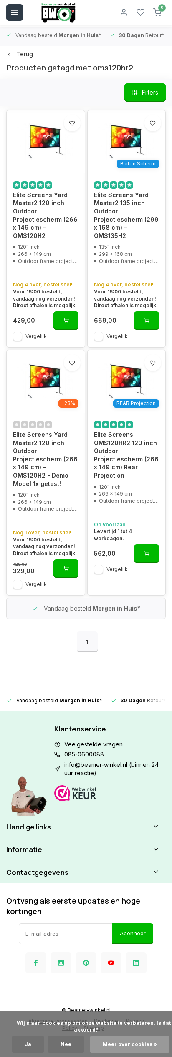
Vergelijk (36, 336)
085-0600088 (84, 754)
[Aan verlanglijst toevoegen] (72, 123)
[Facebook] (35, 962)
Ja (28, 1044)
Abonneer (133, 933)
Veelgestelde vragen (93, 744)
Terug (24, 54)
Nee (66, 1044)
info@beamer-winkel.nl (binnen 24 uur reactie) (111, 768)
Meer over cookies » (130, 1044)
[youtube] (111, 962)
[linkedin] (136, 962)
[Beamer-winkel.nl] (58, 12)
